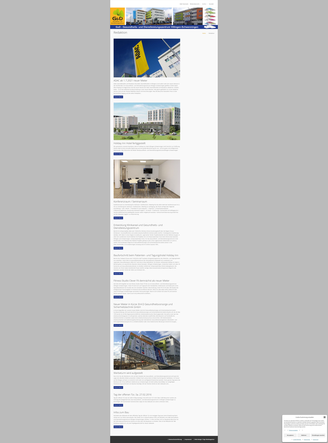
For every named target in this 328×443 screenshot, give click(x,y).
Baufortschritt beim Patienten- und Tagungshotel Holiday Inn (146, 255)
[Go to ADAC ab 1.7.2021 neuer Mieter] (147, 58)
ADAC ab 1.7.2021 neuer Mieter (130, 80)
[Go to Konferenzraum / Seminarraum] (147, 179)
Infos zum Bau (121, 412)
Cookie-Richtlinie (297, 439)
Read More (118, 97)
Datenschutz (307, 439)
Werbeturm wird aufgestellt (128, 373)
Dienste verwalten (293, 430)
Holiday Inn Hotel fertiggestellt (129, 143)
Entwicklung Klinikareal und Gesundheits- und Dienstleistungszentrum (138, 226)
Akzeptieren (290, 435)
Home (204, 33)
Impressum (315, 439)
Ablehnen (303, 435)
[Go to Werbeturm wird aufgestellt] (147, 350)
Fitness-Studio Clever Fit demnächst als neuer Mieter (141, 280)
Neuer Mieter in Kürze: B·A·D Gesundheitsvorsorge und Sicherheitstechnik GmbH (143, 306)
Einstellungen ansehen (318, 435)
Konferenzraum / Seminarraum (130, 201)
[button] (324, 417)
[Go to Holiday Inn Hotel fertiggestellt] (147, 121)
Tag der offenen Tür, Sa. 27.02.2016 (133, 394)
